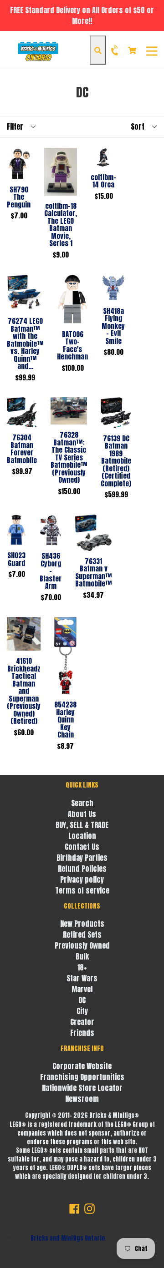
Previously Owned (82, 945)
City (82, 1010)
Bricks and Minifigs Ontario (68, 1238)
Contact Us (82, 846)
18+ (82, 967)
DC (82, 1000)
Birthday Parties (82, 857)
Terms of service (82, 890)
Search (82, 803)
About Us (82, 813)
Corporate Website (82, 1066)
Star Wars (82, 978)
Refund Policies (82, 868)
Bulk (82, 956)
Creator (82, 1021)
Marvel (82, 989)
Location (82, 835)
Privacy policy (82, 879)
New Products (82, 923)
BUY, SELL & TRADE (82, 824)
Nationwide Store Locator (82, 1087)
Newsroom (82, 1098)
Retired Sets (82, 934)
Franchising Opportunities (82, 1076)
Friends (82, 1032)
